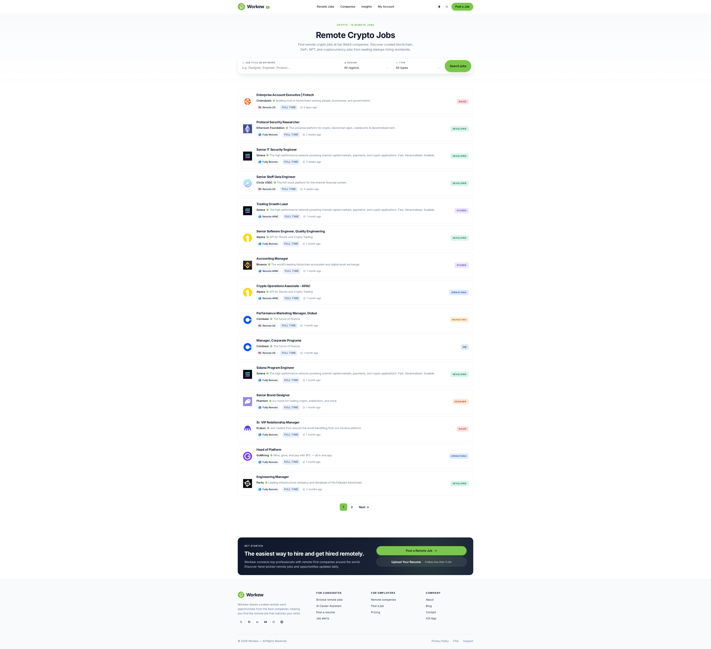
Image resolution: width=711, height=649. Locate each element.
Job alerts (322, 618)
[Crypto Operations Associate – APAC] (355, 292)
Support (468, 641)
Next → (364, 507)
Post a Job (462, 6)
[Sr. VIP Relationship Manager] (355, 429)
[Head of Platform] (355, 456)
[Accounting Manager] (355, 265)
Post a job (377, 606)
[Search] (447, 7)
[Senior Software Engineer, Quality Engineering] (355, 238)
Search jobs (458, 66)
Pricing (375, 612)
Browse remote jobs (329, 599)
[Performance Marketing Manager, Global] (355, 319)
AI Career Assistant (328, 606)
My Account (386, 6)
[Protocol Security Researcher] (355, 128)
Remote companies (383, 599)
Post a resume (325, 612)
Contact (431, 612)
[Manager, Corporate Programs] (355, 347)
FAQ (456, 641)
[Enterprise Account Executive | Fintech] (355, 101)
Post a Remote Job (419, 550)
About (430, 599)
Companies (347, 6)
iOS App (431, 618)
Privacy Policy (440, 641)
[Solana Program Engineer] (355, 374)
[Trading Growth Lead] (355, 210)
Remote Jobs (325, 6)
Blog (429, 606)
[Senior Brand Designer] (355, 401)
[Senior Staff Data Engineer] (355, 183)
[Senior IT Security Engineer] (355, 156)
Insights (366, 6)
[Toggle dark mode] (439, 7)
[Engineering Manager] (355, 483)
